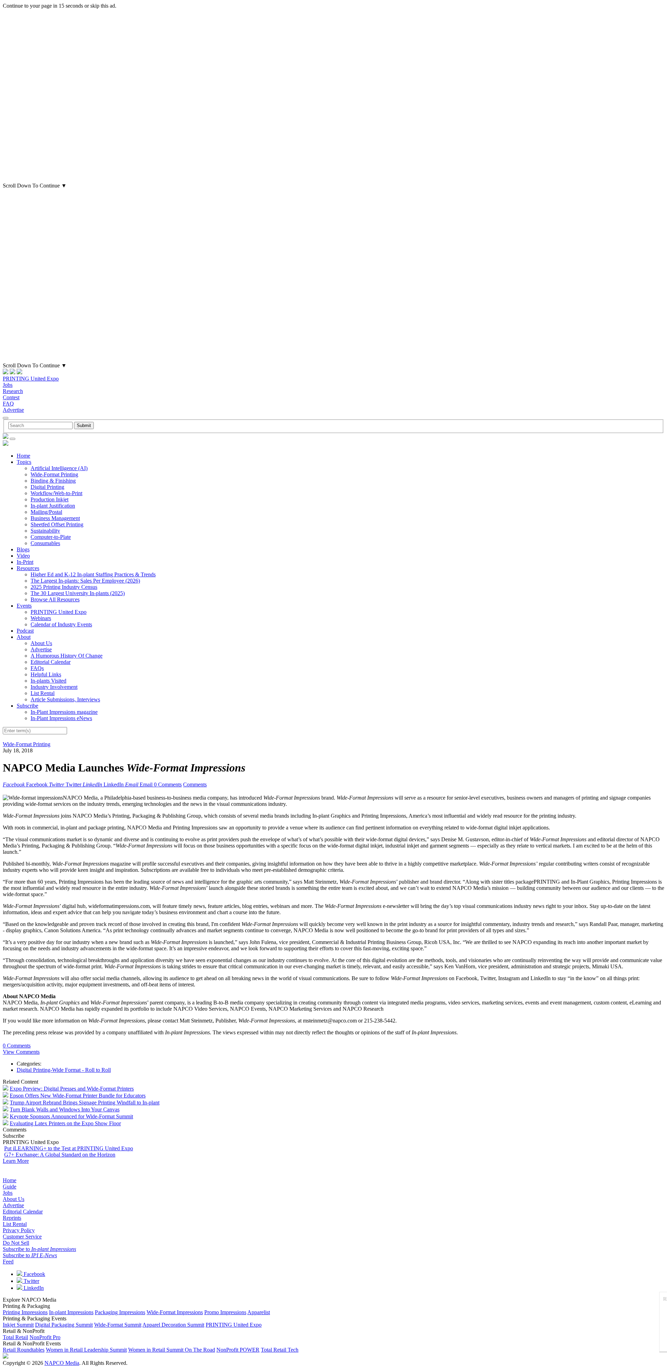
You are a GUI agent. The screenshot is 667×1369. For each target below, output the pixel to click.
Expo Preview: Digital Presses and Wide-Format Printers (72, 1089)
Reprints (12, 1218)
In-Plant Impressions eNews (61, 718)
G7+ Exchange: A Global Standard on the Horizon (59, 1155)
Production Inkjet (49, 499)
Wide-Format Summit (117, 1325)
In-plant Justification (53, 506)
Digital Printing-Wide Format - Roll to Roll (64, 1070)
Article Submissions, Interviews (65, 699)
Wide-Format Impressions (175, 1312)
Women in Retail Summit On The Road (171, 1350)
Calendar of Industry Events (61, 624)
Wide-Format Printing (54, 474)
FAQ (8, 404)
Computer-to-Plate (51, 537)
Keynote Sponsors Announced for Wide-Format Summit (71, 1116)
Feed (8, 1261)
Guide (9, 1186)
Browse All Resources (55, 599)
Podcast (25, 631)
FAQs (37, 668)
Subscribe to (39, 1249)
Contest (11, 397)
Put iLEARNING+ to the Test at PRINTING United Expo (68, 1148)
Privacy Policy (19, 1230)
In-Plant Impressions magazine (64, 712)
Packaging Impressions (120, 1312)
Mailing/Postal (46, 512)
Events (24, 606)
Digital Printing (47, 487)
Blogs (23, 549)
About (24, 637)
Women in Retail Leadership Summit (86, 1350)
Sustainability (45, 531)
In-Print (25, 562)
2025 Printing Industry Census (64, 587)
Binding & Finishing (53, 481)
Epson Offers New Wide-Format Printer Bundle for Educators (78, 1096)
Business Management (55, 518)
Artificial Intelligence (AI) (59, 468)
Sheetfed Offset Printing (57, 524)
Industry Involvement (54, 687)
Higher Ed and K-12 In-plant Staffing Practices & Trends (93, 574)
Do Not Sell (16, 1243)
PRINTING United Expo (31, 379)
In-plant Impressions (71, 1312)
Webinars (41, 618)
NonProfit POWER (238, 1350)
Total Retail (15, 1337)
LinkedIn (33, 1288)
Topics (24, 462)
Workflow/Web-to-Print (56, 493)
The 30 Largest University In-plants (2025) (78, 593)
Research (13, 391)
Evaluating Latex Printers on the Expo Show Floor (65, 1123)
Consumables (45, 543)
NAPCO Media (61, 1363)
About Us (41, 643)
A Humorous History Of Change (66, 656)
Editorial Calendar (51, 662)
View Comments (21, 1052)
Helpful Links (46, 674)
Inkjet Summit (18, 1325)
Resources (28, 568)
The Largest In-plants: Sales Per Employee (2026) (85, 581)
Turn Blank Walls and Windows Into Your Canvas (65, 1109)
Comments (195, 784)
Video (23, 556)
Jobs (8, 385)
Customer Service (22, 1236)
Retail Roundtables (23, 1350)
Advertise (13, 410)
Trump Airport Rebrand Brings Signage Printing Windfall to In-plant (84, 1102)
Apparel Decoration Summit (173, 1325)
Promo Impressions (225, 1312)
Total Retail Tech (279, 1350)
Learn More (16, 1161)
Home (23, 456)
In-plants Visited (48, 681)
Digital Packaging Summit (64, 1325)
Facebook (33, 1274)
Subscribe (27, 706)
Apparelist (258, 1312)
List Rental (43, 693)
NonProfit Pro (45, 1337)
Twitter (30, 1281)
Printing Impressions (25, 1312)
